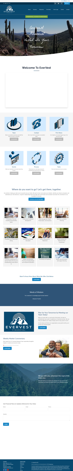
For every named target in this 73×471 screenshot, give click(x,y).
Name (4, 406)
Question (5, 414)
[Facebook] (61, 3)
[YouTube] (58, 3)
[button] (29, 9)
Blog (67, 3)
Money (21, 470)
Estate (21, 466)
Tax (20, 468)
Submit (6, 424)
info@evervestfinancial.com (8, 467)
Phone (49, 406)
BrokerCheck (51, 464)
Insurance (22, 467)
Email (27, 406)
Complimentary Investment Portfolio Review (36, 16)
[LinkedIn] (55, 3)
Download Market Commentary (11, 345)
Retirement (22, 463)
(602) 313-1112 (7, 3)
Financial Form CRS (35, 462)
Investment (22, 464)
